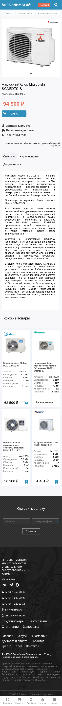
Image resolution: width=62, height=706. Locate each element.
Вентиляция (37, 621)
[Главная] (16, 4)
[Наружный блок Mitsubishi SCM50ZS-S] (31, 72)
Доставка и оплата (14, 641)
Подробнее (55, 146)
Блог (19, 646)
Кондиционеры (13, 621)
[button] (31, 73)
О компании (39, 636)
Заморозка (31, 626)
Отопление (10, 626)
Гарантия (38, 641)
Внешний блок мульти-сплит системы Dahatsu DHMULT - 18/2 (13, 446)
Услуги (22, 636)
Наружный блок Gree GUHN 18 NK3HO (46, 443)
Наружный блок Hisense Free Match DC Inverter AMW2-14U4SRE (45, 367)
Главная (7, 636)
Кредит (6, 646)
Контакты (32, 646)
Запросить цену (45, 402)
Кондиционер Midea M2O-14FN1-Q (15, 364)
